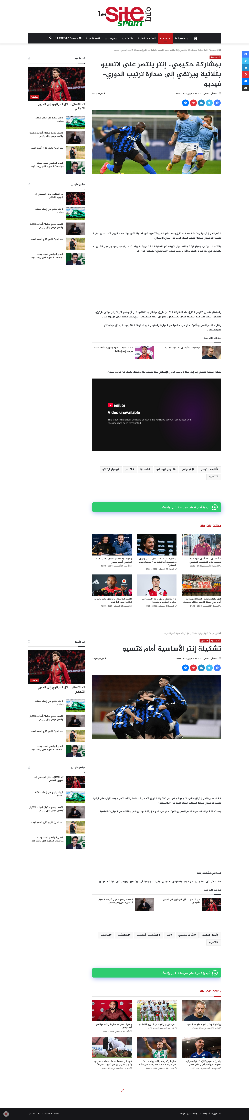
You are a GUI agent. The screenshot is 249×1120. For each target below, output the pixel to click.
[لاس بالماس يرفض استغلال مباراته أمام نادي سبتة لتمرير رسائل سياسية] (201, 585)
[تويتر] (209, 102)
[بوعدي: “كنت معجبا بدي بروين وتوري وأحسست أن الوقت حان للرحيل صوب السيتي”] (156, 545)
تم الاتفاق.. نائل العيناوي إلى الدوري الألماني (61, 106)
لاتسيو (213, 476)
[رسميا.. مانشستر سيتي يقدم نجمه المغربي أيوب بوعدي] (112, 545)
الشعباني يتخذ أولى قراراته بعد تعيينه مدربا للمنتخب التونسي (204, 560)
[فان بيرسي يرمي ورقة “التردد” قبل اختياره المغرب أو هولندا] (156, 585)
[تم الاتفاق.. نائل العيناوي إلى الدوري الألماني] (75, 198)
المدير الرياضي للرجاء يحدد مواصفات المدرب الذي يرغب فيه (47, 164)
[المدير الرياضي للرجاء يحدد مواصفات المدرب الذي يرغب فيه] (75, 167)
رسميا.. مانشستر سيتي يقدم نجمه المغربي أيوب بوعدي (114, 560)
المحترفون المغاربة (146, 38)
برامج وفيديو (111, 38)
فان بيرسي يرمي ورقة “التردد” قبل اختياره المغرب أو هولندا (159, 600)
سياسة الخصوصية (50, 1114)
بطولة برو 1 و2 (181, 38)
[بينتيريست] (193, 102)
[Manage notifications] (6, 1114)
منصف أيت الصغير (211, 93)
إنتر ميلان (187, 469)
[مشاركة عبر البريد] (245, 88)
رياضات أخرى (127, 38)
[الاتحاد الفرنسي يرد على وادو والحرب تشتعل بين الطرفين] (112, 585)
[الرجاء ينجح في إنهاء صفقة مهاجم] (75, 122)
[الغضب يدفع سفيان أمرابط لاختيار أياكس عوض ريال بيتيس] (75, 137)
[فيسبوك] (217, 102)
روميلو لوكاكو (110, 469)
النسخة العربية (93, 38)
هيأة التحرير (34, 1114)
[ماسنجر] (185, 102)
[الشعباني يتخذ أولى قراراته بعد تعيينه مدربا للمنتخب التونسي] (201, 545)
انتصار (129, 469)
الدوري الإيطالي (165, 469)
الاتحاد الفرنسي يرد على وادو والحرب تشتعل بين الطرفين (113, 600)
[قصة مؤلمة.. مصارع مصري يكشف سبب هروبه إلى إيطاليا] (144, 352)
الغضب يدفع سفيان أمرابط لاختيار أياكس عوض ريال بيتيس (46, 134)
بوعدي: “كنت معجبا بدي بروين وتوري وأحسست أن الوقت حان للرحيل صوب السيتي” (158, 562)
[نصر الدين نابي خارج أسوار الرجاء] (75, 152)
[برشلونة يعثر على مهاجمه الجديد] (211, 352)
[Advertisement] (156, 202)
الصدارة (144, 469)
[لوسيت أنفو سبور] (124, 17)
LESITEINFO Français (67, 38)
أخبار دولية (165, 38)
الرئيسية (214, 50)
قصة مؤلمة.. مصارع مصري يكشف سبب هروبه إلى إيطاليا (113, 349)
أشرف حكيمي (209, 469)
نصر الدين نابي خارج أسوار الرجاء (47, 148)
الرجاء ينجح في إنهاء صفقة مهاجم (49, 119)
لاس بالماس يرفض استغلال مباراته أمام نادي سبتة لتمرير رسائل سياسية (202, 600)
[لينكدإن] (201, 102)
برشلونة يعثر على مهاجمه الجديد (182, 348)
